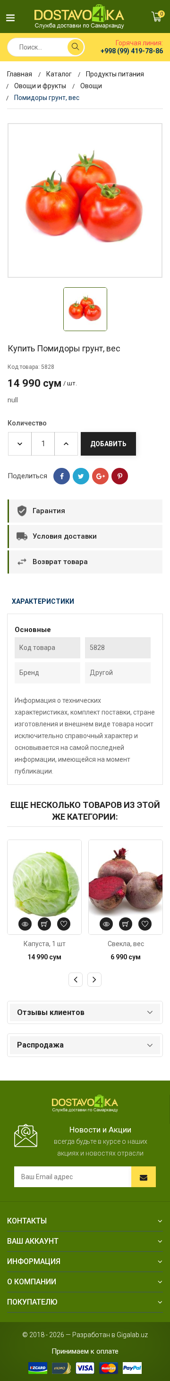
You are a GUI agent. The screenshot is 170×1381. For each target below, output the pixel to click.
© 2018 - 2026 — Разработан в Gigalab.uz (85, 1335)
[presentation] (75, 980)
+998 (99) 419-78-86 (132, 51)
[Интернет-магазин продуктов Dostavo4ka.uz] (79, 16)
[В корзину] (44, 924)
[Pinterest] (119, 476)
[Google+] (100, 476)
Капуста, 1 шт (45, 944)
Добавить (108, 444)
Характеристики (43, 601)
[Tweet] (81, 476)
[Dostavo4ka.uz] (85, 1102)
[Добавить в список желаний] (63, 924)
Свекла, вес (126, 944)
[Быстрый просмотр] (25, 924)
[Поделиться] (61, 476)
